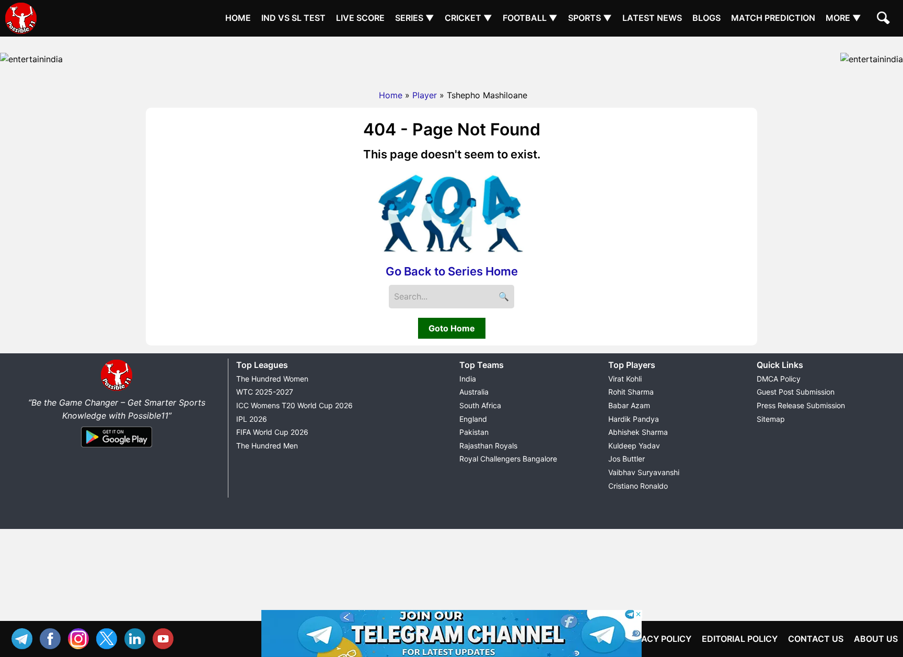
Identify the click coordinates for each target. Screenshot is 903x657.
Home (238, 18)
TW (109, 637)
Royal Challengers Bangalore (508, 458)
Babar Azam (629, 405)
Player (424, 95)
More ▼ (843, 18)
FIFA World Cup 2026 (272, 432)
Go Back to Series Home (452, 271)
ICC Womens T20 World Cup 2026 (294, 405)
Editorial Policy (740, 638)
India (467, 378)
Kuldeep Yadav (634, 445)
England (473, 418)
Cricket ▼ (468, 18)
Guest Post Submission (796, 391)
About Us (876, 638)
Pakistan (474, 432)
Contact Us (815, 638)
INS (81, 637)
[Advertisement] (451, 60)
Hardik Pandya (633, 418)
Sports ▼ (590, 18)
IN (137, 637)
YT (166, 637)
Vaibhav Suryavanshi (643, 472)
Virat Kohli (625, 378)
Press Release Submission (801, 405)
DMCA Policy (779, 378)
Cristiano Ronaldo (638, 485)
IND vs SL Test (293, 18)
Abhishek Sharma (638, 432)
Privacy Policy (657, 638)
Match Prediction (773, 18)
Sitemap (771, 418)
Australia (474, 391)
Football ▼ (530, 18)
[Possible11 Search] (884, 19)
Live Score (360, 18)
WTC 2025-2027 (264, 391)
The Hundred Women (272, 378)
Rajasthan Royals (488, 445)
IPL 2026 (251, 418)
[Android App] (116, 448)
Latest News (652, 18)
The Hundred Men (267, 445)
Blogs (706, 18)
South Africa (480, 405)
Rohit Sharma (631, 391)
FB (53, 637)
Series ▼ (414, 18)
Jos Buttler (626, 458)
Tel (24, 637)
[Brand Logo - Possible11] (116, 389)
